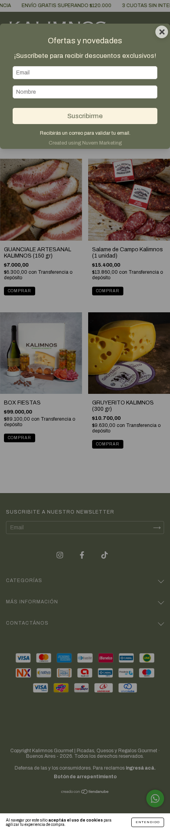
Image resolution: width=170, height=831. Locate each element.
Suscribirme (85, 116)
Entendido (148, 822)
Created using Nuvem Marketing (85, 143)
